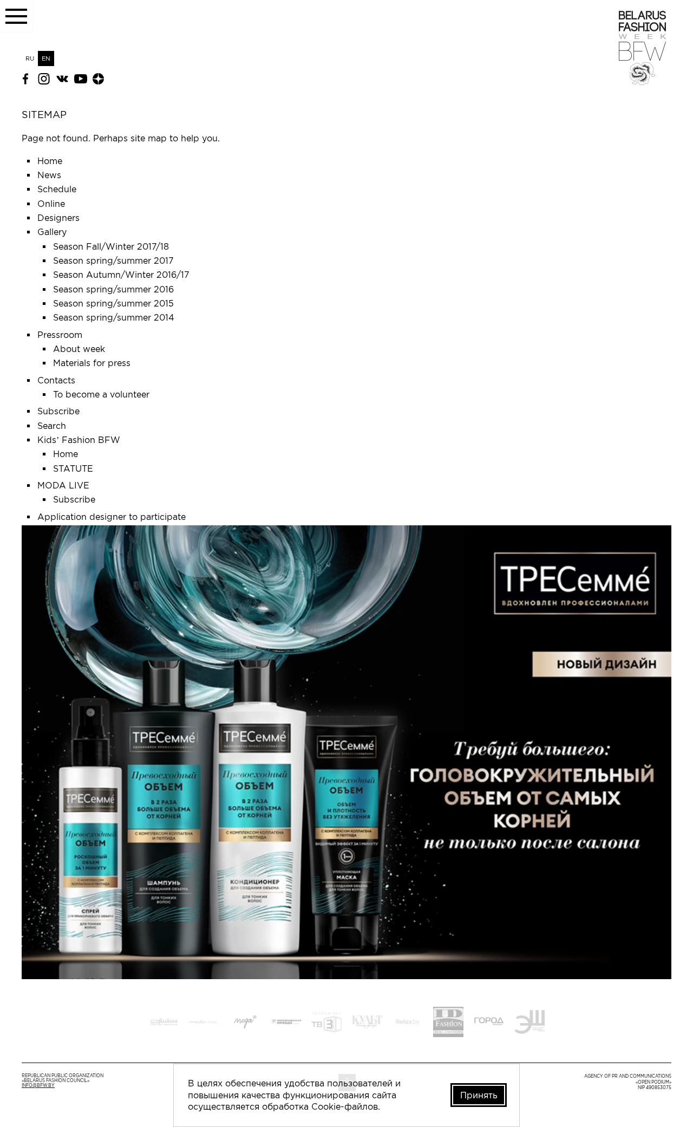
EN (46, 58)
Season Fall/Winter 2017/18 (111, 246)
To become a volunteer (101, 394)
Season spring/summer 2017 (113, 260)
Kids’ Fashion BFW (78, 440)
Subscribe (58, 411)
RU (29, 58)
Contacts (56, 380)
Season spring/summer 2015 (113, 303)
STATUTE (73, 468)
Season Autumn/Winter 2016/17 (121, 274)
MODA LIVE (63, 485)
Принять (479, 1095)
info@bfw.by (38, 1085)
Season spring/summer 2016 (113, 289)
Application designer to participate (111, 517)
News (49, 175)
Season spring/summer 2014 (113, 317)
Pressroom (59, 335)
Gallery (52, 232)
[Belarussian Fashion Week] (642, 82)
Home (49, 161)
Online (51, 204)
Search (51, 426)
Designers (58, 218)
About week (79, 349)
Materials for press (91, 363)
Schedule (56, 189)
